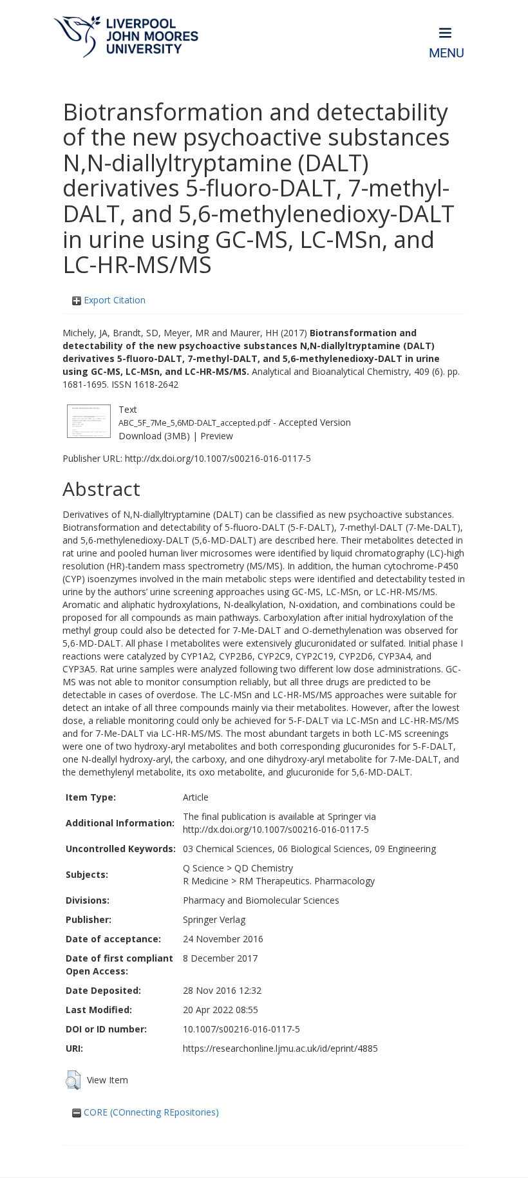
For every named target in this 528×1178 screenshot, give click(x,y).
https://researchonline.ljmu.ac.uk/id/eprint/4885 (280, 1048)
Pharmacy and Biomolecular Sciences (261, 900)
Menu (446, 53)
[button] (73, 1080)
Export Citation (113, 300)
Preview (216, 436)
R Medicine (206, 881)
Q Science (203, 868)
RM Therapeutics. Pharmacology (307, 881)
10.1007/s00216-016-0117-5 (241, 1029)
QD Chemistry (263, 868)
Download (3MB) (154, 436)
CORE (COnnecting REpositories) (150, 1112)
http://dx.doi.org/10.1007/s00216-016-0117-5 (218, 458)
